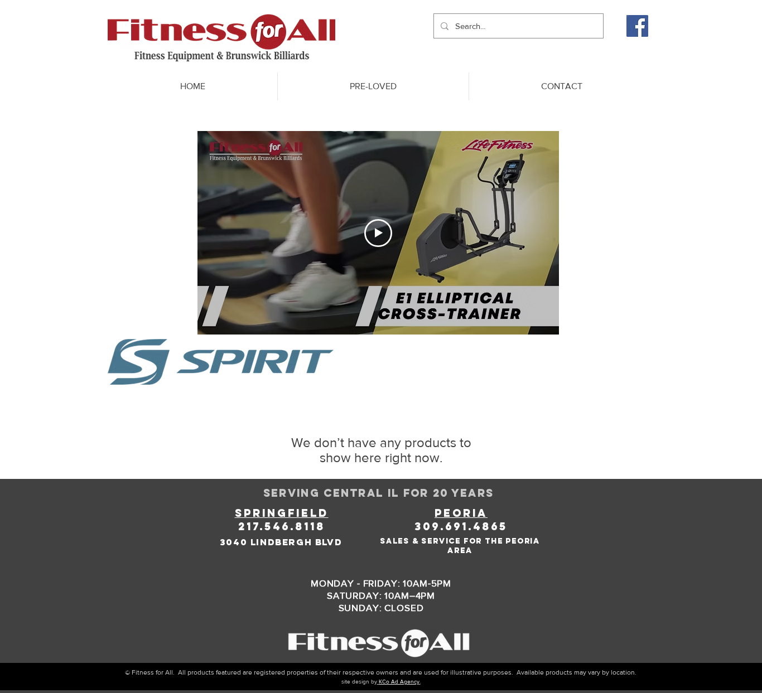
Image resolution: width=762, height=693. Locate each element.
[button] (373, 86)
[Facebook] (637, 26)
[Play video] (378, 233)
